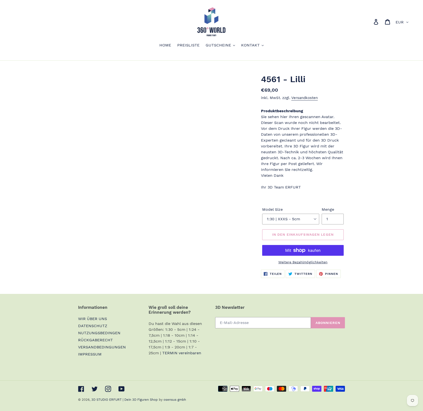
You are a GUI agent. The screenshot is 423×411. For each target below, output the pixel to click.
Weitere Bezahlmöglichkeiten (303, 262)
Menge (328, 209)
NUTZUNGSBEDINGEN (99, 333)
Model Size (272, 209)
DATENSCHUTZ (92, 325)
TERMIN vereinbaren (181, 353)
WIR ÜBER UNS (92, 318)
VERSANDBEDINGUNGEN (102, 347)
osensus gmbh (175, 399)
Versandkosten (304, 98)
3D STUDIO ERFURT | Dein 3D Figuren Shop (124, 399)
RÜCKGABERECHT (95, 340)
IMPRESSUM (90, 354)
